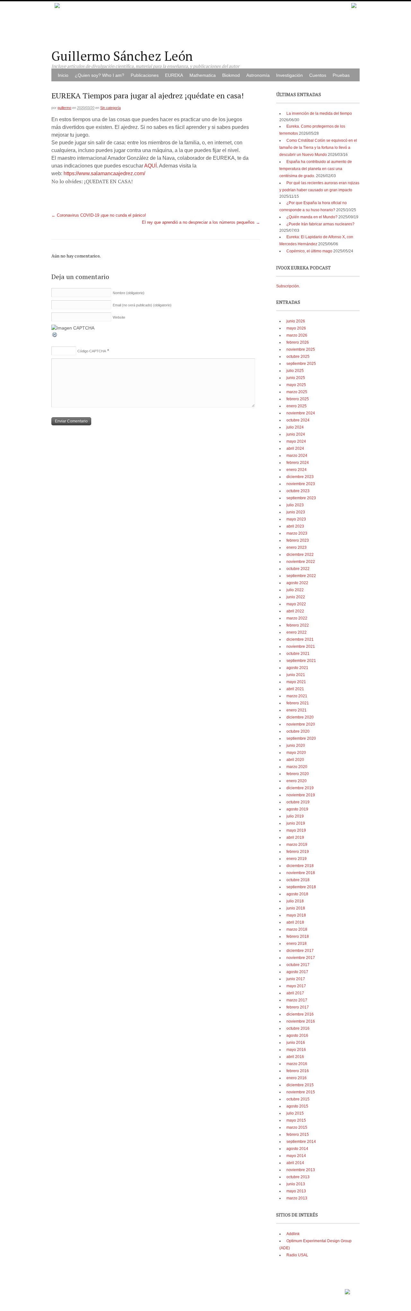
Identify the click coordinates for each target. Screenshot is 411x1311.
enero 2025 (296, 406)
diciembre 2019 (300, 788)
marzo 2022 (296, 618)
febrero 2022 (297, 625)
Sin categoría (110, 108)
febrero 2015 (297, 1134)
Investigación (289, 75)
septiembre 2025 (301, 363)
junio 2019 (295, 823)
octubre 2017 (298, 965)
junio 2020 (295, 745)
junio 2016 (295, 1042)
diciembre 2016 (300, 1014)
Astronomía (258, 75)
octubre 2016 (298, 1028)
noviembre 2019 (300, 795)
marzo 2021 (296, 696)
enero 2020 (296, 781)
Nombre (128, 293)
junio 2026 (295, 321)
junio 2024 (295, 434)
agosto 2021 (297, 667)
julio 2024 (295, 427)
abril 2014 (295, 1163)
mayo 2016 (296, 1049)
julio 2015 (295, 1113)
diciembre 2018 (300, 865)
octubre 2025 (298, 356)
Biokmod (231, 75)
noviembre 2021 (300, 646)
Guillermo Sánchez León (122, 55)
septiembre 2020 (301, 738)
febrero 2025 (297, 399)
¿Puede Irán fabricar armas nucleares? (320, 224)
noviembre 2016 (300, 1021)
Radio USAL (297, 1255)
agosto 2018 (297, 894)
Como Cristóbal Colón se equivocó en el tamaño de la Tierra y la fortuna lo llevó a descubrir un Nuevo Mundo (318, 147)
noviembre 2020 (300, 724)
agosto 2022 (297, 583)
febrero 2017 (297, 1007)
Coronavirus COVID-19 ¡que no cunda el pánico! (98, 215)
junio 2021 (295, 675)
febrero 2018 (297, 936)
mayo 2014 (296, 1155)
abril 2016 (295, 1056)
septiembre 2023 (301, 498)
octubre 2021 (298, 653)
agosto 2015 (297, 1106)
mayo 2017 (296, 986)
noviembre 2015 (300, 1092)
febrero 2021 (297, 703)
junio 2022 (295, 597)
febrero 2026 (297, 342)
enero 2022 (296, 632)
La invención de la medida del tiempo (319, 113)
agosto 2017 (297, 972)
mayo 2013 (296, 1191)
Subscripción (287, 286)
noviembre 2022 (300, 561)
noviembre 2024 (300, 413)
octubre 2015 (298, 1099)
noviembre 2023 (300, 484)
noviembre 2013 (300, 1170)
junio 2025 (295, 377)
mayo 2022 (296, 604)
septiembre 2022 (301, 576)
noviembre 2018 (300, 873)
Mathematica (202, 75)
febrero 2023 (297, 540)
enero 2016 (296, 1078)
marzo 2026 (296, 335)
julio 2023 (295, 505)
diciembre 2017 (300, 950)
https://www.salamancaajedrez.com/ (104, 173)
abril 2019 (295, 837)
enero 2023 (296, 547)
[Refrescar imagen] (54, 336)
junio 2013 (295, 1184)
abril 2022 (295, 611)
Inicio (63, 75)
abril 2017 (295, 993)
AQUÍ (150, 165)
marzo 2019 (296, 844)
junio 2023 (295, 512)
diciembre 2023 (300, 477)
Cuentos (317, 75)
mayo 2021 (296, 682)
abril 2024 (295, 448)
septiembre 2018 (301, 887)
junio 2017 (295, 979)
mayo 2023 (296, 519)
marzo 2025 (296, 392)
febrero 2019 (297, 851)
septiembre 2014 (301, 1141)
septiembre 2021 (301, 660)
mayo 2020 (296, 752)
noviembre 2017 (300, 957)
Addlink (293, 1234)
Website (119, 317)
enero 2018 (296, 943)
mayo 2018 (296, 915)
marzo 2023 (296, 533)
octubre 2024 (298, 420)
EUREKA (174, 75)
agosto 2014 (297, 1148)
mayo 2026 (296, 328)
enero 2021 (296, 710)
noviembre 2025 (300, 349)
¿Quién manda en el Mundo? (311, 217)
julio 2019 (295, 816)
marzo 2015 (296, 1127)
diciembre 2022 (300, 554)
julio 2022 (295, 590)
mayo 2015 (296, 1120)
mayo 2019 (296, 830)
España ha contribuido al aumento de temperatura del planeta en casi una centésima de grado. (315, 168)
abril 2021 (295, 689)
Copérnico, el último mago (309, 251)
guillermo (64, 108)
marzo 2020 (296, 766)
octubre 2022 (298, 568)
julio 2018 (295, 901)
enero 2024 (296, 469)
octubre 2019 (298, 802)
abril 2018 (295, 922)
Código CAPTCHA (91, 351)
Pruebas (341, 75)
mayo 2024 (296, 441)
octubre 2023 (298, 491)
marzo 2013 (296, 1198)
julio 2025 (295, 370)
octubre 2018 (298, 880)
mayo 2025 (296, 385)
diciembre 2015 (300, 1085)
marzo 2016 (296, 1064)
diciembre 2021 (300, 639)
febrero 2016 (297, 1071)
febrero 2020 (297, 774)
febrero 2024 (297, 462)
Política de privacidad (324, 1289)
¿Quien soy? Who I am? (99, 75)
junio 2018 (295, 908)
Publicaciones (145, 75)
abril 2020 (295, 759)
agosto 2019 (297, 809)
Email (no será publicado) (142, 305)
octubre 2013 (298, 1177)
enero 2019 (296, 858)
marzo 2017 (296, 1000)
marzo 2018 (296, 929)
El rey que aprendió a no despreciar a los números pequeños (201, 222)
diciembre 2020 (300, 717)
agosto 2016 (297, 1035)
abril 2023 (295, 526)
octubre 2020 (298, 731)
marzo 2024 (296, 455)
